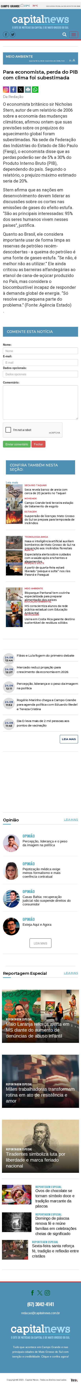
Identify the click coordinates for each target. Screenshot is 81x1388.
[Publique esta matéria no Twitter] (20, 89)
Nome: (7, 345)
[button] (64, 34)
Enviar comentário (17, 444)
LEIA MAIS (69, 739)
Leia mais (12, 482)
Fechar (38, 444)
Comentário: (11, 382)
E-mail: (7, 356)
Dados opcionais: (15, 368)
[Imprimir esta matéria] (28, 89)
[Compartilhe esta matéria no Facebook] (13, 89)
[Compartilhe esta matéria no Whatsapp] (35, 89)
